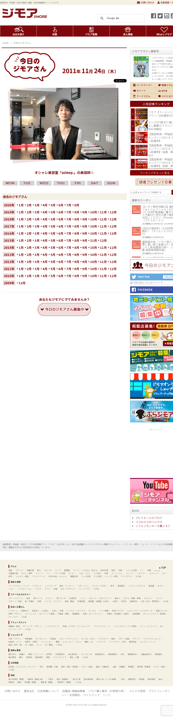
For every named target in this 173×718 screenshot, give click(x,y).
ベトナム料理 (131, 570)
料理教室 (81, 601)
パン (48, 573)
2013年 (9, 254)
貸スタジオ (61, 598)
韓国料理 (74, 576)
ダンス (159, 598)
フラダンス (37, 585)
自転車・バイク (14, 641)
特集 (55, 31)
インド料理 (85, 576)
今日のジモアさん (22, 42)
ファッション (46, 641)
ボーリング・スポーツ (32, 626)
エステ (38, 588)
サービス (92, 610)
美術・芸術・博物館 (69, 666)
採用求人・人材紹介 (40, 610)
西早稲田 (151, 679)
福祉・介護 (74, 657)
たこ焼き (97, 573)
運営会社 (29, 691)
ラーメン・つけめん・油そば (85, 570)
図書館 (122, 666)
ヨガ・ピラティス (68, 588)
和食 (10, 570)
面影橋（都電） (47, 682)
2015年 (9, 240)
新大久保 (76, 679)
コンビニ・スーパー (148, 641)
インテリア (101, 641)
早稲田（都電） (31, 682)
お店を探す (18, 31)
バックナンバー (142, 85)
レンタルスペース (52, 626)
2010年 (9, 276)
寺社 (41, 666)
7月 (68, 205)
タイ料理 (97, 576)
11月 (103, 212)
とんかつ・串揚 (22, 576)
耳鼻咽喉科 (112, 654)
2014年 (9, 247)
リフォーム (13, 610)
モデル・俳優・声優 (132, 598)
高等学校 (133, 601)
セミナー (49, 598)
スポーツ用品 (123, 638)
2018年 (9, 219)
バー (142, 570)
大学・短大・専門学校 (150, 601)
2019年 (9, 212)
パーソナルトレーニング (18, 585)
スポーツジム (83, 585)
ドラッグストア (59, 657)
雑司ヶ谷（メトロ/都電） (106, 679)
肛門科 (49, 654)
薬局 (48, 657)
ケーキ (58, 570)
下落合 (50, 679)
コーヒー (72, 573)
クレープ (129, 573)
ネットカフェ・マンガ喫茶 (125, 626)
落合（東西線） (62, 679)
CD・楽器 (29, 644)
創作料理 (104, 570)
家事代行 (25, 610)
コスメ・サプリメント (68, 638)
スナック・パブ (14, 629)
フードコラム (142, 96)
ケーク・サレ (117, 573)
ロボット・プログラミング (100, 598)
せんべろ (48, 570)
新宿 (19, 682)
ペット (39, 644)
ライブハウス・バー (102, 626)
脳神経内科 (100, 654)
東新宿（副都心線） (35, 679)
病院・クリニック (35, 654)
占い (162, 626)
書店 (57, 641)
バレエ (83, 598)
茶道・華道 (69, 601)
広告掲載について (48, 691)
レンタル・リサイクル (76, 610)
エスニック (154, 573)
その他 (138, 576)
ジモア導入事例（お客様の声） (107, 691)
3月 (37, 205)
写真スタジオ (117, 610)
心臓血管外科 (146, 654)
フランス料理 (59, 573)
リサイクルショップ (152, 638)
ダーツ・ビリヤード (148, 626)
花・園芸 (49, 644)
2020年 (9, 205)
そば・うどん (84, 573)
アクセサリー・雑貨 (106, 638)
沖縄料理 (30, 570)
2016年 (9, 233)
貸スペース (37, 598)
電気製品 (133, 641)
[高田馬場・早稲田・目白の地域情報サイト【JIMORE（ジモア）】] (25, 17)
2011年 (9, 268)
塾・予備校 (29, 601)
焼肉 (113, 570)
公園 (114, 666)
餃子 (39, 570)
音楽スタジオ (161, 610)
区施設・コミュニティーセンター (22, 666)
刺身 (106, 573)
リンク (107, 695)
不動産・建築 (63, 613)
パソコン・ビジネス (53, 601)
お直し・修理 (57, 610)
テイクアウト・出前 (117, 641)
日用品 (53, 638)
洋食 (120, 570)
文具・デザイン (14, 638)
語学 (28, 598)
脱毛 (112, 585)
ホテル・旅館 (159, 666)
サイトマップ (91, 695)
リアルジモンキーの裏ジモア (152, 526)
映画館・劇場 (14, 626)
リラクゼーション (24, 588)
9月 (84, 212)
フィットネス (84, 588)
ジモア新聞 (91, 31)
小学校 (115, 601)
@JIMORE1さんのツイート (146, 282)
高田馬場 (131, 679)
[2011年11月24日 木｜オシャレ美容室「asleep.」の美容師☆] (64, 158)
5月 (53, 205)
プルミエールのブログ (148, 518)
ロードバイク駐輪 (46, 613)
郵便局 (131, 666)
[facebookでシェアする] (153, 15)
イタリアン (141, 573)
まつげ (160, 585)
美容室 (151, 585)
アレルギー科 (86, 654)
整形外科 (12, 654)
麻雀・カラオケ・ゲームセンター (77, 626)
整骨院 (29, 657)
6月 (60, 205)
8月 (76, 205)
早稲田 (141, 679)
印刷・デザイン (14, 613)
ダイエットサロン (99, 585)
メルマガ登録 (137, 691)
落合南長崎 (88, 679)
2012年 (9, 261)
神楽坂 (11, 682)
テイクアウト (126, 576)
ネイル (47, 588)
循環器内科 (132, 654)
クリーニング (30, 613)
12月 (113, 212)
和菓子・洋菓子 (31, 641)
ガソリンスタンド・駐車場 (154, 613)
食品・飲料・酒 (14, 644)
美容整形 (121, 585)
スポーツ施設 (86, 666)
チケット (136, 638)
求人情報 (128, 31)
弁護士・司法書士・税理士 (118, 613)
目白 (160, 679)
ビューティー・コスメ (72, 641)
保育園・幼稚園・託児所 (98, 601)
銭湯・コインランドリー (93, 613)
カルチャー (148, 598)
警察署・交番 (52, 666)
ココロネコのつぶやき (148, 522)
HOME (6, 42)
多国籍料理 (13, 573)
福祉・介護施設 (102, 666)
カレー (165, 573)
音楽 (39, 601)
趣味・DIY (89, 641)
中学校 (124, 601)
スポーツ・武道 (14, 601)
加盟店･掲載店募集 (73, 691)
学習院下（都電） (64, 682)
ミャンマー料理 (111, 576)
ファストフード (38, 576)
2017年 (9, 226)
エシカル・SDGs (88, 638)
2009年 (9, 283)
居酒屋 (67, 570)
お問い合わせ (145, 2)
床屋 (55, 588)
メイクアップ (50, 585)
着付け (117, 598)
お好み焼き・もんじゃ (57, 576)
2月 (29, 205)
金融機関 (136, 613)
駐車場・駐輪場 (143, 666)
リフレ (11, 588)
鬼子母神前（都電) (16, 679)
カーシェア (13, 616)
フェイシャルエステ (136, 585)
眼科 (21, 657)
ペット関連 (104, 610)
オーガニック (41, 638)
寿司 (10, 576)
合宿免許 (73, 598)
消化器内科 (72, 654)
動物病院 (39, 657)
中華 (149, 570)
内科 (122, 654)
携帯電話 (28, 638)
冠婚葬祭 (76, 613)
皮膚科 (22, 654)
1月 (21, 205)
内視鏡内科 (60, 654)
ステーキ (19, 570)
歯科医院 (12, 657)
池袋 (123, 679)
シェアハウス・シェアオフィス (140, 610)
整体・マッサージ (66, 585)
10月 (93, 212)
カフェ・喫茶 (26, 573)
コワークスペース (15, 598)
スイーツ (142, 90)
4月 (45, 205)
